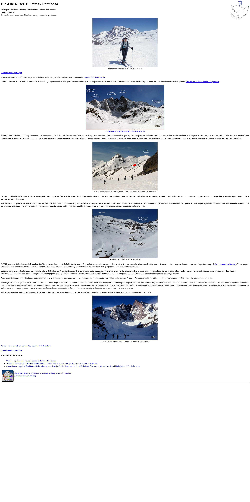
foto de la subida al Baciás (225, 264)
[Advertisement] (125, 425)
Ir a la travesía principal (11, 73)
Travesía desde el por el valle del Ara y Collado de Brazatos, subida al (52, 363)
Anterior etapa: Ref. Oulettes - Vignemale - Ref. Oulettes (26, 346)
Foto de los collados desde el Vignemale (202, 82)
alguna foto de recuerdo (95, 77)
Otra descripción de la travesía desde (31, 361)
